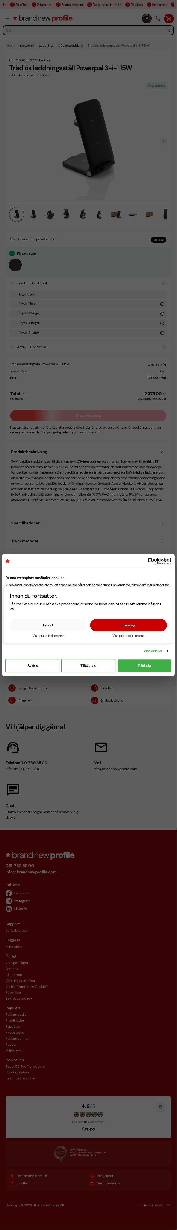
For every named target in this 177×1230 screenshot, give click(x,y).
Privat (48, 624)
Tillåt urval (88, 665)
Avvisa (32, 665)
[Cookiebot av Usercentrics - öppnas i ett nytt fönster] (151, 561)
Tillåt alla (144, 665)
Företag (129, 624)
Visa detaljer (153, 651)
